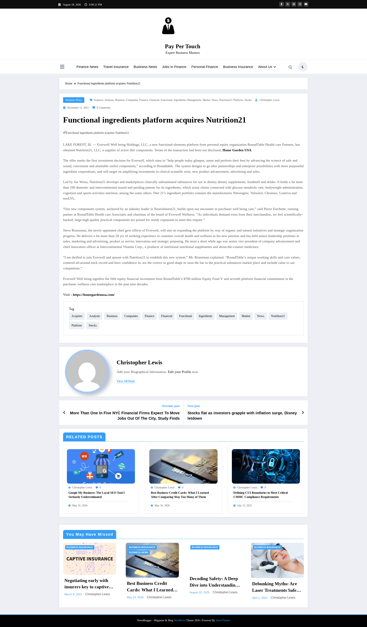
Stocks (248, 100)
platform (238, 100)
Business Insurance (238, 67)
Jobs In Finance (174, 67)
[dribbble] (293, 4)
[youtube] (306, 4)
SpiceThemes (223, 620)
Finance (143, 100)
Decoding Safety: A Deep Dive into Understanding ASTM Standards (151, 582)
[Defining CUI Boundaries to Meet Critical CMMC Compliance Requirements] (266, 466)
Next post (194, 406)
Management (194, 100)
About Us (265, 67)
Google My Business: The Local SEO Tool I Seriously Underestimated (96, 495)
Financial (154, 100)
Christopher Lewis (269, 100)
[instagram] (300, 4)
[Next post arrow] (303, 413)
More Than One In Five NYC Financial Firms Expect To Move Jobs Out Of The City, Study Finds (125, 415)
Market (206, 100)
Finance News (87, 67)
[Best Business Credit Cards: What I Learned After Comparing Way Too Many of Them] (183, 466)
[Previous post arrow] (64, 413)
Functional (166, 100)
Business (119, 100)
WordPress (179, 620)
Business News (145, 67)
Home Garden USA (236, 150)
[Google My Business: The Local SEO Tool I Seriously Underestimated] (101, 466)
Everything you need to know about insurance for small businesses (277, 587)
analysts (109, 100)
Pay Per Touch (182, 46)
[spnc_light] (303, 67)
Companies (132, 100)
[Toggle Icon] (62, 67)
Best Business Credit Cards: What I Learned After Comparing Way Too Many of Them (180, 495)
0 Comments (103, 107)
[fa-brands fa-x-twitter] (287, 4)
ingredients (180, 100)
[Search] (290, 67)
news (215, 100)
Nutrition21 (225, 100)
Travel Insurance (116, 67)
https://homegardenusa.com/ (94, 295)
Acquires (98, 100)
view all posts (126, 381)
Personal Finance (204, 67)
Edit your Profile (179, 372)
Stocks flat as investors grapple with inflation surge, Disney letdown (242, 415)
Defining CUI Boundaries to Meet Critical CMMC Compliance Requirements (260, 495)
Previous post (171, 406)
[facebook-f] (281, 4)
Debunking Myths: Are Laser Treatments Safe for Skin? (211, 587)
